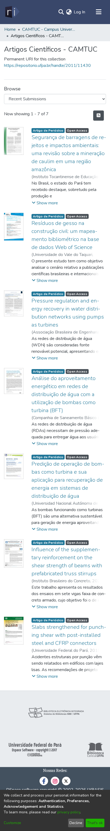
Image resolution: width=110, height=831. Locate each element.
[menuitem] (68, 12)
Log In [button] (80, 12)
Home (10, 29)
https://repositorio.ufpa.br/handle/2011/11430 (47, 65)
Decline (75, 822)
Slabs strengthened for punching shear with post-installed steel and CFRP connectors (69, 635)
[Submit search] (61, 12)
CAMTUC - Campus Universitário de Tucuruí (49, 29)
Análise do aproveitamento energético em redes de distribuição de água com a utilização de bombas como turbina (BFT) (64, 394)
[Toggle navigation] (98, 12)
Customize (12, 822)
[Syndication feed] (98, 115)
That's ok (95, 822)
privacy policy (68, 812)
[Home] (12, 12)
